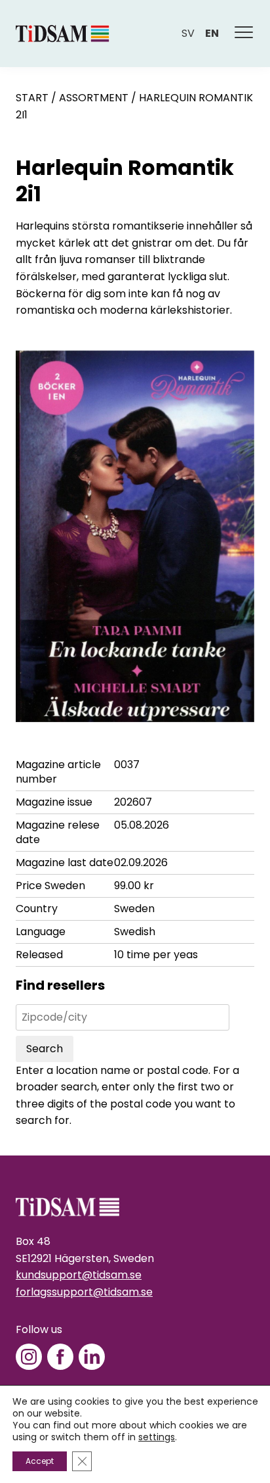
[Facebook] (60, 1357)
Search (44, 1048)
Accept (40, 1461)
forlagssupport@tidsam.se (84, 1292)
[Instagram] (29, 1357)
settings (156, 1437)
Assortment (93, 97)
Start (32, 97)
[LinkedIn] (92, 1357)
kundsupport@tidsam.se (79, 1274)
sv (188, 33)
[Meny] (244, 33)
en (212, 33)
